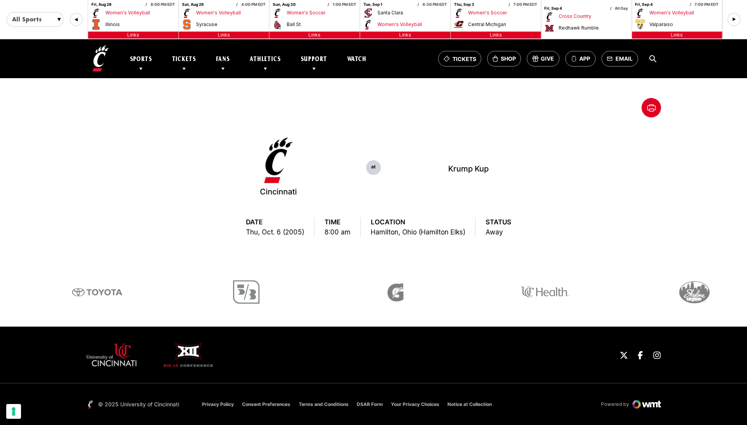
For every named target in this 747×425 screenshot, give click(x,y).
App (584, 59)
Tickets (184, 59)
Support (314, 59)
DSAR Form (370, 404)
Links (133, 35)
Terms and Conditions (324, 404)
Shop (506, 61)
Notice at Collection (469, 404)
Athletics (265, 59)
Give (545, 61)
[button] (76, 19)
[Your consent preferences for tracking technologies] (13, 411)
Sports (141, 59)
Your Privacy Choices (415, 404)
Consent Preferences (266, 404)
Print (651, 107)
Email (622, 61)
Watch (356, 59)
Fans (223, 59)
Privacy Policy (218, 404)
